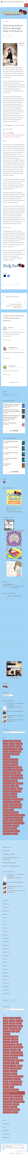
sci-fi (11, 810)
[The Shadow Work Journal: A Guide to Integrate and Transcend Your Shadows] (23, 413)
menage (19, 788)
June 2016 (5, 962)
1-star (5, 741)
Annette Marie (6, 442)
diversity (13, 772)
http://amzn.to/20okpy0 (18, 125)
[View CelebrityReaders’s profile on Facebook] (4, 482)
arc (13, 754)
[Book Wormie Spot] (14, 560)
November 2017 (6, 904)
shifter (6, 820)
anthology (7, 754)
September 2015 (6, 993)
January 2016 (5, 979)
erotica (6, 778)
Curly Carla (7, 36)
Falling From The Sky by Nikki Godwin (11, 866)
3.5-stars (12, 743)
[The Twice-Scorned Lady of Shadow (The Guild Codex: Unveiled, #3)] (23, 450)
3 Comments (8, 38)
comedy (19, 767)
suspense (15, 825)
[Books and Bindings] (19, 530)
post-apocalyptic (17, 799)
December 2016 (6, 942)
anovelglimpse (10, 707)
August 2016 (5, 955)
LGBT (12, 786)
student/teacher (18, 823)
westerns (13, 828)
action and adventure (10, 749)
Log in (4, 1127)
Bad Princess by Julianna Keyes (9, 862)
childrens (14, 762)
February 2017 (6, 935)
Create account (6, 1123)
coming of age (8, 770)
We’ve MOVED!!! (18, 707)
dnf (19, 772)
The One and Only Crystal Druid (10, 458)
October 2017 (6, 907)
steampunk (17, 284)
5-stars (19, 746)
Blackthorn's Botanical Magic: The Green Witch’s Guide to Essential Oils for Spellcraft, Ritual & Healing (11, 417)
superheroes (7, 825)
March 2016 (5, 972)
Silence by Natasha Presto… (17, 711)
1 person (8, 340)
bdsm (17, 754)
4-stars (6, 284)
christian (6, 765)
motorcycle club (15, 791)
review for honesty (15, 804)
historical (19, 783)
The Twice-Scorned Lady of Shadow (10, 447)
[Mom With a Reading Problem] (14, 576)
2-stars (11, 741)
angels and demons (14, 751)
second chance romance (11, 812)
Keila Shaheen (6, 413)
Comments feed (6, 1134)
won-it (17, 831)
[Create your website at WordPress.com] (14, 1)
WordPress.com (6, 1137)
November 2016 (6, 945)
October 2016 (6, 948)
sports (12, 820)
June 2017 (5, 921)
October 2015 (6, 990)
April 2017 (5, 928)
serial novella (8, 818)
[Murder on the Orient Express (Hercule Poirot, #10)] (23, 426)
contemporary (18, 770)
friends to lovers (9, 783)
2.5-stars (17, 741)
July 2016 (5, 959)
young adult (7, 833)
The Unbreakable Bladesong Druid (10, 441)
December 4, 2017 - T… (12, 703)
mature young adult (9, 788)
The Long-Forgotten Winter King (10, 452)
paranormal (7, 799)
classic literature (9, 767)
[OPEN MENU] (2, 5)
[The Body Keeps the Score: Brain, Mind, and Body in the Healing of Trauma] (23, 407)
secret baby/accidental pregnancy (14, 815)
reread (6, 804)
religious (17, 802)
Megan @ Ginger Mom (12, 715)
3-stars (6, 743)
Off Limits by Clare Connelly (9, 854)
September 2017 (6, 911)
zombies (15, 833)
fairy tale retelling (16, 778)
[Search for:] (10, 394)
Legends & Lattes (7, 464)
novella (14, 796)
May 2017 (5, 924)
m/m (17, 786)
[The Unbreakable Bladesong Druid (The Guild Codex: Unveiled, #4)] (23, 444)
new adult (7, 796)
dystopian (6, 775)
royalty (6, 810)
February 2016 (6, 976)
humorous (6, 786)
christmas (14, 765)
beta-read (6, 757)
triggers (6, 828)
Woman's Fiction (8, 831)
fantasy (11, 284)
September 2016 (6, 952)
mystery (6, 794)
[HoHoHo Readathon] (14, 678)
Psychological (8, 802)
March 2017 (5, 931)
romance (6, 807)
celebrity (6, 762)
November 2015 (6, 986)
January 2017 (5, 938)
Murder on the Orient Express (9, 423)
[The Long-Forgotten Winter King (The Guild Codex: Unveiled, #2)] (23, 456)
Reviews (5, 21)
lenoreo (8, 711)
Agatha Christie (6, 424)
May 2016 (5, 966)
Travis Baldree (6, 465)
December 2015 (6, 983)
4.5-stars (12, 746)
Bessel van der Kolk (7, 407)
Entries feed (5, 1130)
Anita (10, 327)
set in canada (18, 818)
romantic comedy (16, 807)
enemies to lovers (16, 775)
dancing (6, 772)
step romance (7, 823)
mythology (13, 794)
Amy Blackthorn (6, 420)
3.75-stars (19, 743)
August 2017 (5, 914)
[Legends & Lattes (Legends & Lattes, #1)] (23, 467)
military (6, 791)
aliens (5, 751)
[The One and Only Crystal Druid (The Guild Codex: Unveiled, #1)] (23, 461)
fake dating (7, 780)
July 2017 (5, 917)
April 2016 (5, 969)
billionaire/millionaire (10, 759)
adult (20, 749)
